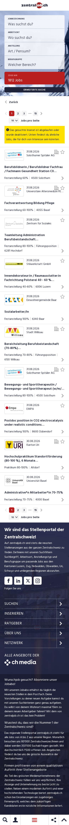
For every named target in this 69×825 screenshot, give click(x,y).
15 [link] (35, 113)
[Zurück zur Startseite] (20, 664)
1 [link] (11, 113)
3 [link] (24, 113)
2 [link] (18, 113)
